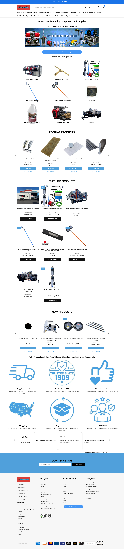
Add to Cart (51, 168)
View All (64, 502)
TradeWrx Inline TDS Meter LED (28, 338)
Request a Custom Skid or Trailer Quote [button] (62, 52)
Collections (49, 15)
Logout (19, 534)
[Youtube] (24, 509)
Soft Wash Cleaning (23, 15)
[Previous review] (14, 440)
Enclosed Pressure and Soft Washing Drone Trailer (28, 209)
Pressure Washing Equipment (92, 12)
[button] (62, 37)
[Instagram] (21, 509)
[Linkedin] (33, 509)
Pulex (64, 498)
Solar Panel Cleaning (37, 15)
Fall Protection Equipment (60, 12)
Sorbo (64, 500)
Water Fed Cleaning (45, 12)
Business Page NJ (45, 499)
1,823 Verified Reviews (25, 442)
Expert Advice (43, 484)
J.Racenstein (66, 482)
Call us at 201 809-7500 (22, 504)
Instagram (20, 514)
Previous (15, 155)
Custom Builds (60, 15)
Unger (64, 491)
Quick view (29, 172)
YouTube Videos (21, 516)
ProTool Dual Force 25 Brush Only (73, 338)
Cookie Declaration (22, 531)
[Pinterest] (30, 509)
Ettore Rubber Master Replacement (96, 159)
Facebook (20, 511)
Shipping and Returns (46, 494)
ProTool (64, 484)
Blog (19, 520)
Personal (21, 529)
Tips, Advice (70, 15)
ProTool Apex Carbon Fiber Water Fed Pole (28, 250)
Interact (79, 15)
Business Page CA (45, 501)
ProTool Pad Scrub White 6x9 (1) (73, 159)
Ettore (64, 489)
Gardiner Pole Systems (68, 493)
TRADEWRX (66, 486)
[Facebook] (18, 509)
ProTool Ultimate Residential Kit (52, 208)
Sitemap (42, 486)
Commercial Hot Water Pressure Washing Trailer (28, 290)
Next (108, 155)
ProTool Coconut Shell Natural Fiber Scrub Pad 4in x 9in (51, 159)
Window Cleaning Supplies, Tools (27, 12)
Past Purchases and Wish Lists (48, 508)
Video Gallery (44, 506)
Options (28, 168)
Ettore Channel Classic (28, 159)
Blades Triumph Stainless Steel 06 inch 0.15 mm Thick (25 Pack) (52, 250)
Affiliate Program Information (47, 503)
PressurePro (66, 496)
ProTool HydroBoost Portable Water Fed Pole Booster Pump (50, 339)
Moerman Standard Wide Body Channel (96, 339)
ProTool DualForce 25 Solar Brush (77, 249)
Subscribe (79, 464)
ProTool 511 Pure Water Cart (52, 290)
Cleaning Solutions (76, 12)
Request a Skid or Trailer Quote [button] (73, 506)
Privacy (19, 527)
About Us (43, 492)
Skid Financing (44, 496)
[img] (25, 440)
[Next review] (109, 440)
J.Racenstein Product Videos (46, 482)
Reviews (42, 489)
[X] (27, 509)
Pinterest (20, 518)
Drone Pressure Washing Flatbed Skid (77, 208)
